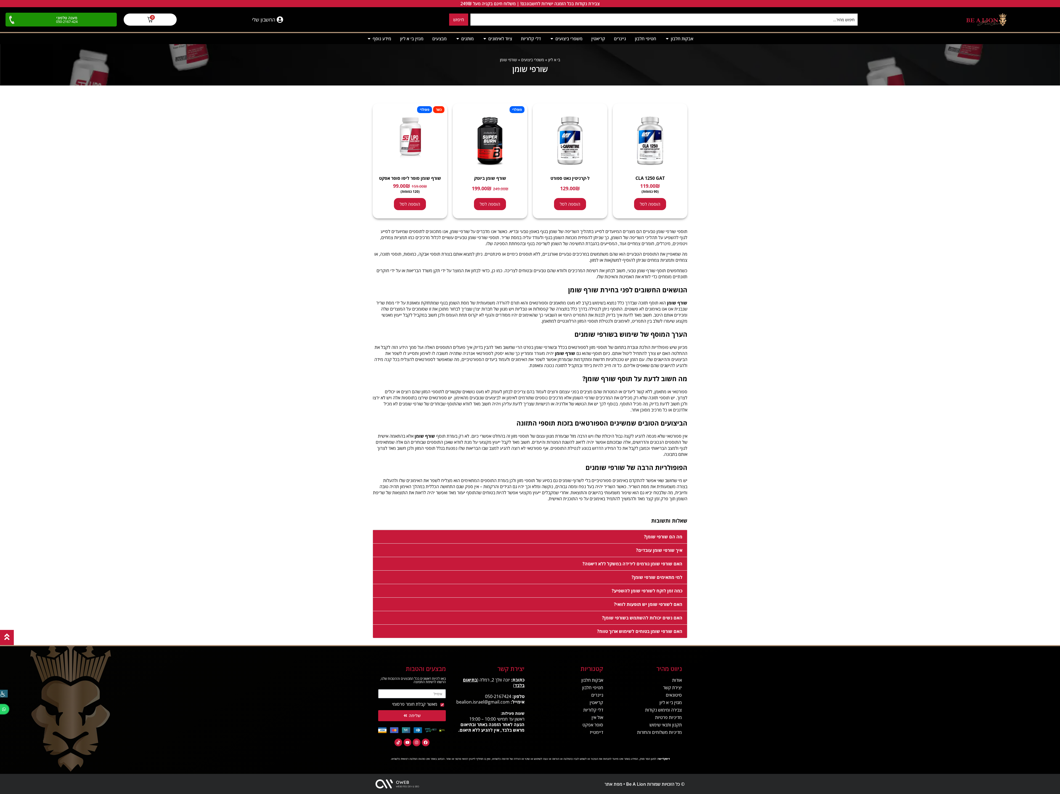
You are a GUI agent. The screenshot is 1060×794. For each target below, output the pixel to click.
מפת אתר (613, 784)
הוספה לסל (650, 204)
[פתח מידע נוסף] (369, 38)
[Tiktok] (398, 742)
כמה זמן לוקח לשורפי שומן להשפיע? (647, 591)
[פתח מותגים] (457, 38)
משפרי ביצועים (532, 59)
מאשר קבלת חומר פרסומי (414, 704)
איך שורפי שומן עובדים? (659, 550)
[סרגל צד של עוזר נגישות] (4, 693)
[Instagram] (416, 742)
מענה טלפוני (66, 17)
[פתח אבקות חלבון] (667, 38)
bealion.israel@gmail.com (483, 702)
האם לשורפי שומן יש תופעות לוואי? (648, 604)
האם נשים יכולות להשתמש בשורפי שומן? (642, 618)
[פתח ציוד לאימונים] (485, 38)
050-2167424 (498, 696)
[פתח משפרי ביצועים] (552, 38)
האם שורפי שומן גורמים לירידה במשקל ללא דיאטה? (632, 564)
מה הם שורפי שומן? (663, 537)
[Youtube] (407, 742)
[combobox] (664, 20)
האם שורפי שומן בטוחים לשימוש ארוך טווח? (639, 631)
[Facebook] (426, 742)
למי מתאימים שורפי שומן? (657, 577)
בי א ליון (554, 59)
